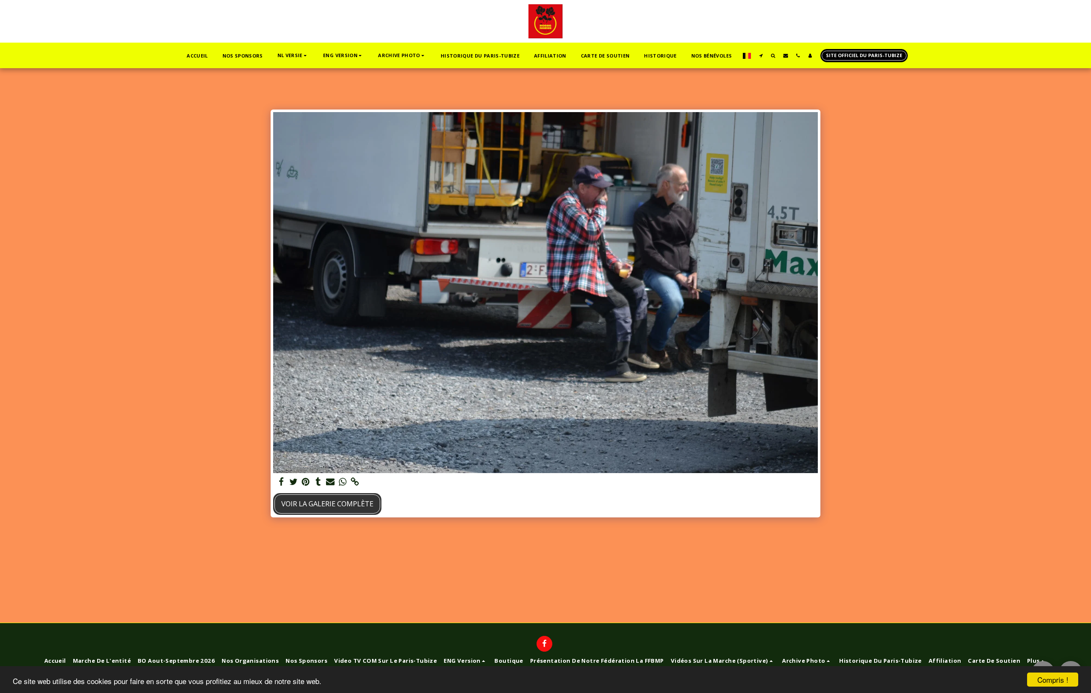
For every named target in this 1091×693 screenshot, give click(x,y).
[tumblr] (318, 482)
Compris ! (1052, 679)
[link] (355, 482)
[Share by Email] (330, 482)
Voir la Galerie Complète (327, 503)
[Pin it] (305, 482)
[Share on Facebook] (281, 482)
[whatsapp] (342, 482)
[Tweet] (293, 482)
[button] (293, 55)
